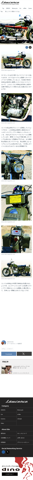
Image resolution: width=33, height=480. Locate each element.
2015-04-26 (10, 36)
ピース (9, 37)
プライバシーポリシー (23, 442)
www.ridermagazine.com (8, 70)
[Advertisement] (14, 304)
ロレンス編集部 (16, 37)
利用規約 (3, 442)
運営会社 (3, 433)
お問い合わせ (20, 437)
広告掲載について (5, 437)
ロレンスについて (22, 433)
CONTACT (10, 474)
